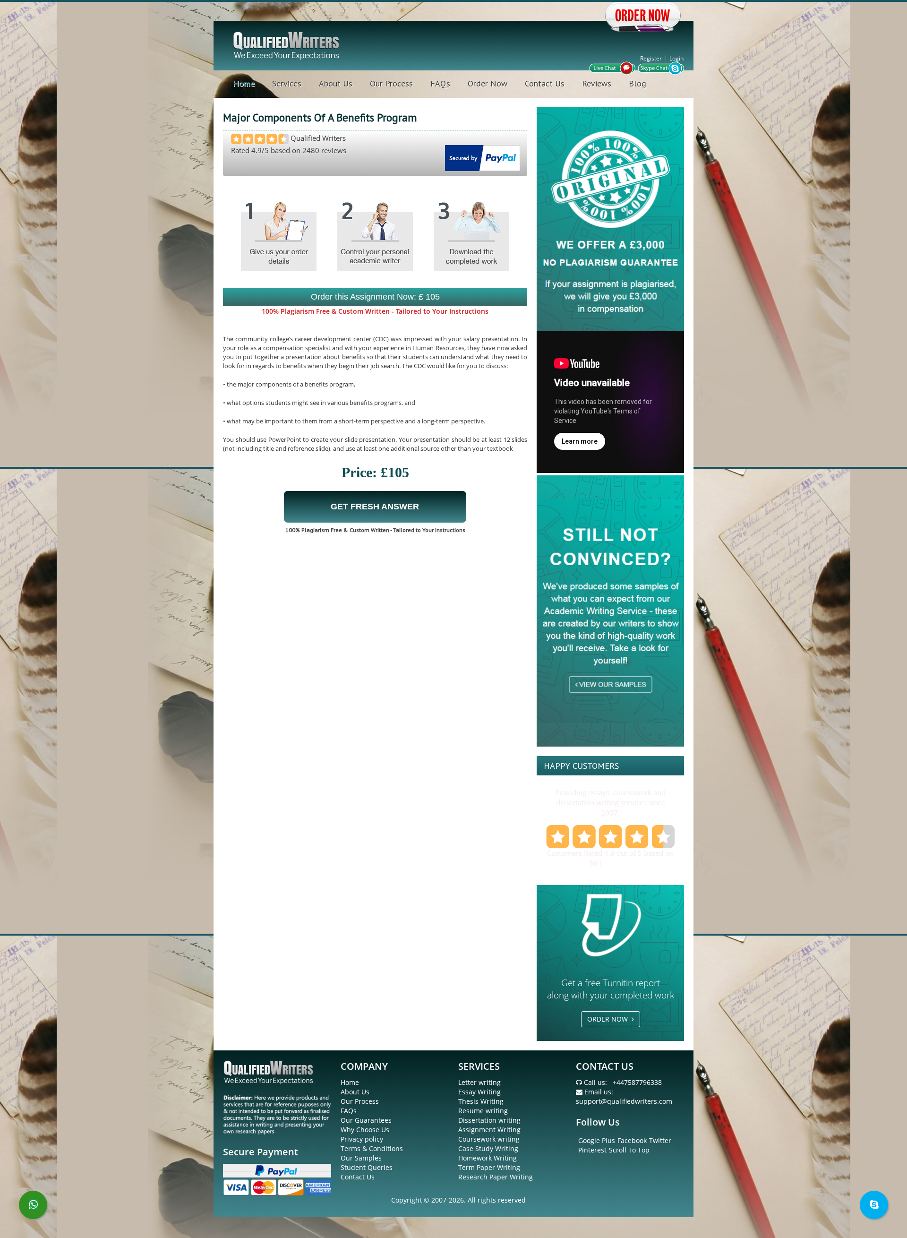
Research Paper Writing (495, 1176)
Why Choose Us (365, 1129)
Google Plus (596, 1140)
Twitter (660, 1140)
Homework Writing (487, 1157)
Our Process (391, 83)
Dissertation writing (489, 1120)
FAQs (440, 83)
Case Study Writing (488, 1148)
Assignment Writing (489, 1129)
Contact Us (545, 83)
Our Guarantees (366, 1120)
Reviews (596, 83)
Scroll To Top (629, 1149)
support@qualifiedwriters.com (624, 1101)
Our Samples (361, 1157)
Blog (637, 83)
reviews (616, 863)
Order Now (487, 83)
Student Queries (367, 1167)
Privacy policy (362, 1139)
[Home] (287, 44)
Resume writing (483, 1110)
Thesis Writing (481, 1101)
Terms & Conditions (372, 1148)
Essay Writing (479, 1091)
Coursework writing (489, 1139)
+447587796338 (637, 1082)
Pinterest (592, 1149)
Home (244, 83)
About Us (335, 83)
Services (286, 83)
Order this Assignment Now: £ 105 (375, 296)
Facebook (632, 1140)
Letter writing (479, 1082)
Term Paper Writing (489, 1167)
